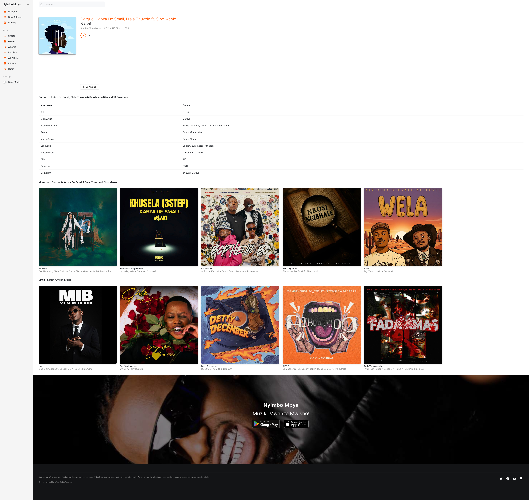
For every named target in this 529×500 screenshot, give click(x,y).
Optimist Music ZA (414, 368)
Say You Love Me (128, 366)
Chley (123, 368)
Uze (40, 366)
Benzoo (388, 368)
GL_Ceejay (303, 368)
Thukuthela (340, 368)
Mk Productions (104, 271)
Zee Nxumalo (45, 271)
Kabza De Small (110, 19)
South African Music (90, 28)
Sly (284, 271)
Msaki (153, 271)
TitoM (214, 368)
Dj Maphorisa (289, 368)
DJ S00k (205, 368)
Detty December (209, 366)
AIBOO (286, 366)
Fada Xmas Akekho (373, 366)
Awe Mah (43, 268)
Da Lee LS (325, 368)
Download (91, 86)
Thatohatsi (312, 271)
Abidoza (205, 271)
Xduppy (54, 368)
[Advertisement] (163, 60)
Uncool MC (65, 368)
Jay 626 (124, 271)
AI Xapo (397, 368)
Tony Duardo (136, 368)
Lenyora (254, 271)
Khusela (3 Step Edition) (132, 268)
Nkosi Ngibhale (290, 268)
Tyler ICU (369, 368)
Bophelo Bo (207, 268)
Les (91, 271)
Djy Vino (368, 271)
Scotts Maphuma (237, 271)
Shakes (84, 271)
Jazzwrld (314, 368)
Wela (366, 268)
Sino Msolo (166, 19)
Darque (87, 19)
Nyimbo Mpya (12, 4)
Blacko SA (44, 368)
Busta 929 (226, 368)
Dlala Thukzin (138, 19)
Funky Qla (74, 271)
